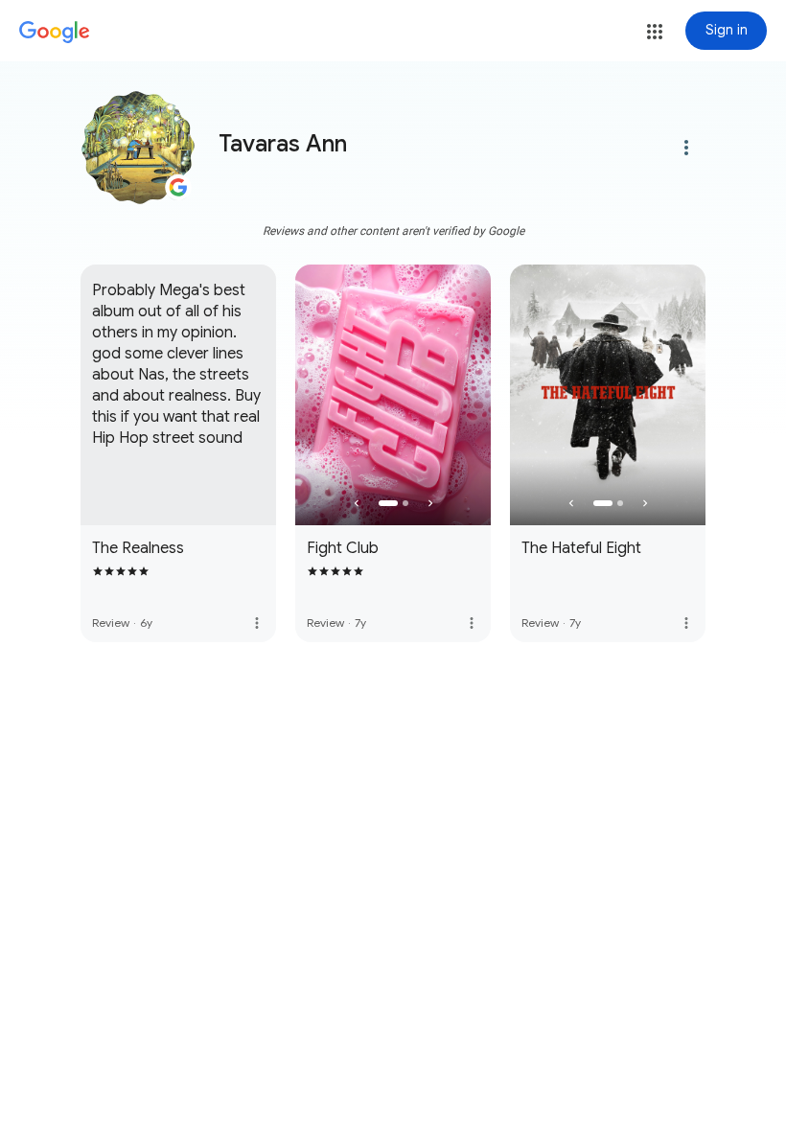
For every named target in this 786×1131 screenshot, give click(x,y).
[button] (655, 31)
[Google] (54, 32)
